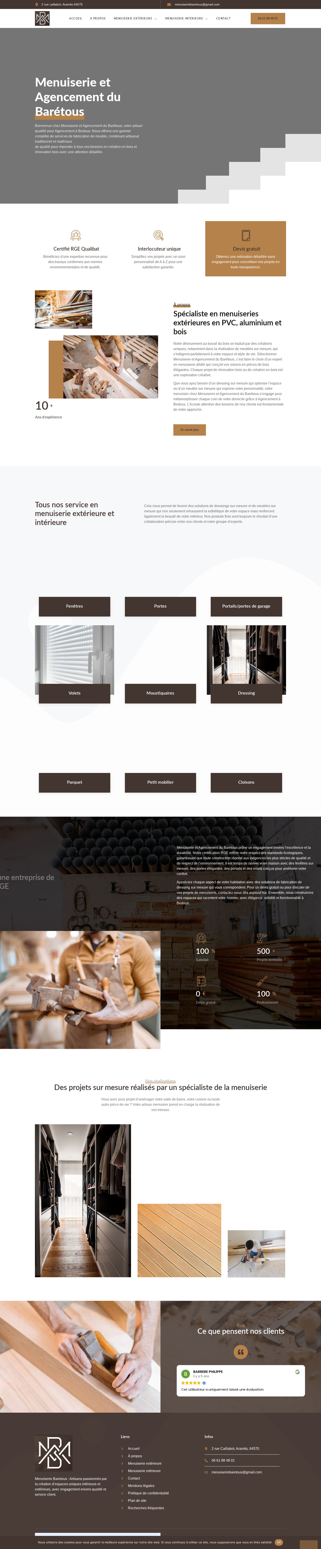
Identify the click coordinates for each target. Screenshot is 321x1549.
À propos (98, 18)
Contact (223, 18)
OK (279, 1542)
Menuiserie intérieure (184, 18)
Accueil (75, 18)
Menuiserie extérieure (133, 18)
